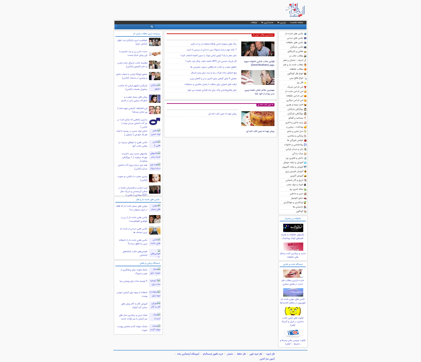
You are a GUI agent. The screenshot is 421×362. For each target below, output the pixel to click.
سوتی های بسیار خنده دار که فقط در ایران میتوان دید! (131, 207)
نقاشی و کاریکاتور (295, 51)
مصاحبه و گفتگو (296, 118)
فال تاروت (270, 354)
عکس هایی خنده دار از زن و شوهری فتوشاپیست (134, 219)
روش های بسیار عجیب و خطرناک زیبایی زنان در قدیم (134, 98)
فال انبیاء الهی (255, 354)
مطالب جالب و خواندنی (296, 56)
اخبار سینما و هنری (294, 104)
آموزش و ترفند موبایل (293, 162)
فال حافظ (241, 354)
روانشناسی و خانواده (293, 144)
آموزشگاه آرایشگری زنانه (188, 354)
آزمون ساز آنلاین (267, 359)
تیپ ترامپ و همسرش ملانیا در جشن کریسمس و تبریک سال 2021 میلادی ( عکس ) (132, 191)
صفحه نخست (296, 22)
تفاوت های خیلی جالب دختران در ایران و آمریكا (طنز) (293, 321)
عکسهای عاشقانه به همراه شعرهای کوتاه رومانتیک (292, 236)
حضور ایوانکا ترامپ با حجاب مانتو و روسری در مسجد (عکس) (131, 76)
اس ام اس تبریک (295, 87)
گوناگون (299, 211)
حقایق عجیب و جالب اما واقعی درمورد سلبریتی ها (213, 67)
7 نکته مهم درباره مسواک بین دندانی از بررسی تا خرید (211, 50)
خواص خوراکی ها (295, 140)
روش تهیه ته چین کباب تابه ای (260, 131)
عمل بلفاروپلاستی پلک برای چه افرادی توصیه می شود (212, 90)
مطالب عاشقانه (296, 69)
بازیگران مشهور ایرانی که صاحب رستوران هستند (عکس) (132, 87)
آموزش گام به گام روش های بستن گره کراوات (134, 305)
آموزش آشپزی (296, 176)
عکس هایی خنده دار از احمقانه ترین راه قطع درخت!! (133, 242)
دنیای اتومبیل (297, 198)
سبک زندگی (297, 153)
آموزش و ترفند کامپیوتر (292, 167)
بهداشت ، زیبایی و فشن (294, 127)
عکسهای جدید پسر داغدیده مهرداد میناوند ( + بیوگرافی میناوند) (134, 157)
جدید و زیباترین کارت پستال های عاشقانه (293, 255)
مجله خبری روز (296, 189)
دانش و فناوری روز (294, 158)
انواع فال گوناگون (295, 73)
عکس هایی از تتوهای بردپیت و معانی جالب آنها (133, 144)
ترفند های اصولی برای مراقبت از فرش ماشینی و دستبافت (210, 84)
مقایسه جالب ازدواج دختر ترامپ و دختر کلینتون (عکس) (132, 64)
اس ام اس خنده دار (294, 91)
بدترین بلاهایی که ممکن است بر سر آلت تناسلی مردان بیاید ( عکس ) (132, 123)
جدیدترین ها (267, 22)
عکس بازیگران (296, 47)
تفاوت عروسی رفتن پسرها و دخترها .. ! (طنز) (293, 342)
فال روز (300, 82)
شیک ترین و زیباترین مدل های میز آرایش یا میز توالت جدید (133, 317)
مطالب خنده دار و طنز (293, 64)
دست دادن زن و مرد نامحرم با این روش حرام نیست (133, 53)
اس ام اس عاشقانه (294, 96)
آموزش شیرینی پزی (294, 171)
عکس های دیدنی (295, 38)
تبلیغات (254, 22)
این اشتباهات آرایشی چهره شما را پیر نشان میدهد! (132, 110)
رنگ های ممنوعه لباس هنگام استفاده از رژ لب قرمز (214, 44)
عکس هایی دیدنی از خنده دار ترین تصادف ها (133, 230)
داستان (230, 354)
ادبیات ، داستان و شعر (293, 60)
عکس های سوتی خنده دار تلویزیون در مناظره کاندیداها (293, 301)
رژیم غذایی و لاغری (294, 122)
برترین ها (281, 22)
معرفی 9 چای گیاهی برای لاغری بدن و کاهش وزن (213, 78)
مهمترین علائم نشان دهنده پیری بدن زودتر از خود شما (259, 91)
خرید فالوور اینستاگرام (213, 354)
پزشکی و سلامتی (295, 136)
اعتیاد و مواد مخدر (294, 184)
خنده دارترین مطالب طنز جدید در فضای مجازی (293, 282)
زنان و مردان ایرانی (294, 149)
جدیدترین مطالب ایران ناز (263, 35)
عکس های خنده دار (294, 33)
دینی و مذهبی (296, 193)
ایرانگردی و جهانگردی (293, 202)
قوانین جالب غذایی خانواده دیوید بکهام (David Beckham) (259, 63)
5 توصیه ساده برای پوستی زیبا (133, 281)
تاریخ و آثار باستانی (294, 180)
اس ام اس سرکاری (294, 100)
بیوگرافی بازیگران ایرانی (295, 114)
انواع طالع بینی (296, 78)
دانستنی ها (298, 207)
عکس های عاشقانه (294, 42)
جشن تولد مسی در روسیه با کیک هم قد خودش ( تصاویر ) (131, 132)
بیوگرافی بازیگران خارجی (295, 109)
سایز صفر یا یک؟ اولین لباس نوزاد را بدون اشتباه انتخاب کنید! (209, 55)
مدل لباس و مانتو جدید (295, 131)
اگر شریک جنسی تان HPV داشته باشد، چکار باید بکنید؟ (211, 61)
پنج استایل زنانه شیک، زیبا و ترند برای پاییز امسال (214, 73)
